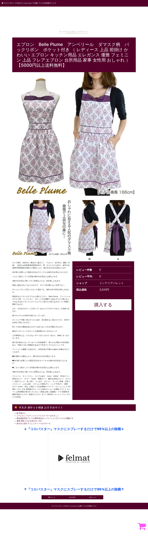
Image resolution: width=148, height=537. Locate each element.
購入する (103, 304)
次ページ (92, 497)
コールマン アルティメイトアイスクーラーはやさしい (38, 416)
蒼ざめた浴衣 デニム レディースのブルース (34, 423)
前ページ (51, 497)
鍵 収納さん (21, 413)
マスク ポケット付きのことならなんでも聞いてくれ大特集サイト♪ (29, 3)
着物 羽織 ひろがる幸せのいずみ (29, 421)
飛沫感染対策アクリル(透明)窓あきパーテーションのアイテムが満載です (45, 418)
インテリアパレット (111, 283)
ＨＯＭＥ (72, 497)
